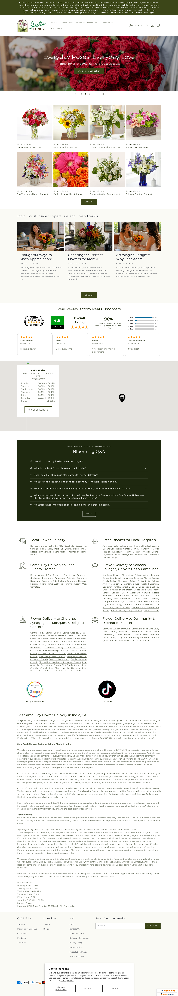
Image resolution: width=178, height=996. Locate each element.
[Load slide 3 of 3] (90, 94)
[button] (73, 23)
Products (21, 938)
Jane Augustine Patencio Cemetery (67, 578)
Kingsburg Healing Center (126, 552)
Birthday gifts (84, 791)
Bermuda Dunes (38, 546)
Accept (87, 988)
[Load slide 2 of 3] (86, 94)
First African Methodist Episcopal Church (60, 662)
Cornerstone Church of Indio (52, 653)
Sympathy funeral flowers (107, 773)
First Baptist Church (71, 665)
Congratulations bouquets (104, 791)
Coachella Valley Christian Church (65, 647)
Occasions (22, 933)
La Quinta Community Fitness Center (136, 637)
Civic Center (109, 631)
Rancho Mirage (59, 552)
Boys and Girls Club (148, 628)
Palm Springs (44, 552)
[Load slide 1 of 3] (82, 94)
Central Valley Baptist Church (45, 633)
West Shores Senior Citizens (137, 640)
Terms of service (76, 956)
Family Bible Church (59, 659)
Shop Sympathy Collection (89, 75)
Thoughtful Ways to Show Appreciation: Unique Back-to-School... (40, 257)
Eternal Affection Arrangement (105, 194)
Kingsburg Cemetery (40, 581)
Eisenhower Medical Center (116, 549)
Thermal (72, 552)
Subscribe (152, 925)
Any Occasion (118, 794)
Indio (56, 549)
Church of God (37, 644)
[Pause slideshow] (102, 94)
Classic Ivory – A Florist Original (105, 147)
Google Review (33, 701)
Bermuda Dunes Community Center (120, 628)
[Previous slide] (75, 94)
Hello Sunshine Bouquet (65, 147)
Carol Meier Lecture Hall (135, 601)
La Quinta (66, 549)
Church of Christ (50, 641)
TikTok (106, 701)
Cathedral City (56, 546)
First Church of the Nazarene (65, 668)
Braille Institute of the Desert (118, 589)
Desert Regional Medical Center (142, 546)
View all (89, 201)
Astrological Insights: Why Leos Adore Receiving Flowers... (133, 257)
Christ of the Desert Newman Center (54, 638)
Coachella (69, 546)
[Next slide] (96, 94)
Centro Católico (70, 633)
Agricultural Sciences (132, 578)
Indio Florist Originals (27, 929)
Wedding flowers (85, 759)
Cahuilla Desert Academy (126, 593)
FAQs (71, 924)
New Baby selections (132, 791)
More (89, 514)
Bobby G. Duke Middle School (143, 587)
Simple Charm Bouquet (137, 147)
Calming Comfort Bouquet (139, 194)
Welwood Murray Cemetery (67, 584)
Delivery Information (78, 938)
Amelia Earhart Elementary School (120, 581)
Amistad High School (148, 581)
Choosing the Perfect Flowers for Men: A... (85, 257)
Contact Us (74, 929)
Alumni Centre (151, 578)
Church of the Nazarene (59, 644)
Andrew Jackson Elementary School (121, 584)
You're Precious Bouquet (29, 147)
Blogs (46, 929)
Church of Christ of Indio (73, 641)
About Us (21, 942)
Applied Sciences (149, 584)
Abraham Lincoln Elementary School (122, 575)
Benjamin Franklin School (115, 587)
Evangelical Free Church (52, 656)
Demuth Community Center (135, 631)
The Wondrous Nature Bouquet (32, 194)
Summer (21, 924)
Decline (114, 988)
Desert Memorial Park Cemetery (46, 575)
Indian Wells (45, 549)
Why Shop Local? (77, 933)
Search (46, 924)
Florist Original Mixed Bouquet (68, 194)
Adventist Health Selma (114, 546)
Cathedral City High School (126, 610)
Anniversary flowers (65, 791)
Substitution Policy (78, 952)
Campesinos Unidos (112, 601)
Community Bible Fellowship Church (48, 650)
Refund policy (75, 947)
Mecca (76, 549)
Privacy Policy (67, 980)
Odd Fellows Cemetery (64, 581)
